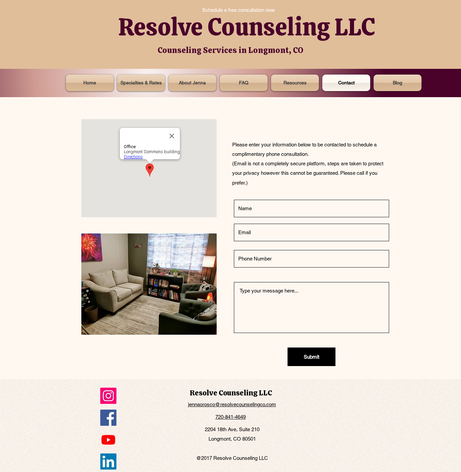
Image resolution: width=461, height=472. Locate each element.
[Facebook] (108, 418)
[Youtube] (108, 440)
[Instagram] (108, 396)
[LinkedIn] (108, 461)
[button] (295, 83)
